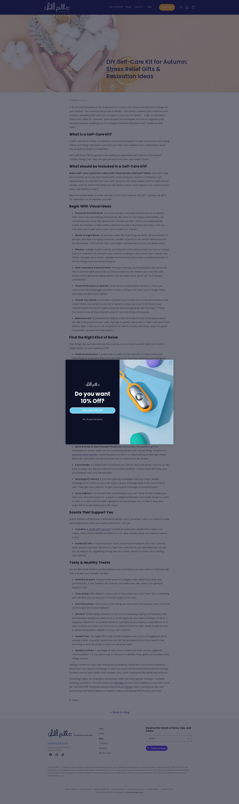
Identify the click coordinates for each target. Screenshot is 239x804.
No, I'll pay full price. (93, 419)
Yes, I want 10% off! (92, 410)
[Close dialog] (170, 362)
